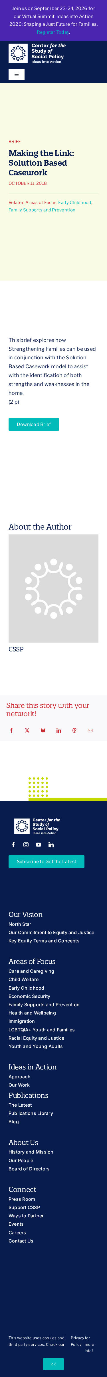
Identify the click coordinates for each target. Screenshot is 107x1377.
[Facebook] (11, 731)
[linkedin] (51, 844)
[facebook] (13, 844)
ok (53, 1364)
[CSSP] (53, 539)
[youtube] (38, 844)
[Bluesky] (43, 731)
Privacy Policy (77, 1341)
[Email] (90, 731)
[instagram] (26, 844)
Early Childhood (74, 202)
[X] (27, 731)
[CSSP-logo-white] (37, 46)
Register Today (53, 32)
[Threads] (74, 731)
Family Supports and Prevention (42, 210)
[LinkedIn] (59, 731)
